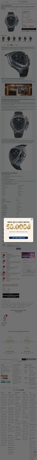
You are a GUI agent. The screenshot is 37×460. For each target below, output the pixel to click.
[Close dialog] (32, 219)
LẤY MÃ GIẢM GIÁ (18, 238)
